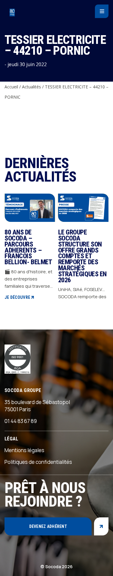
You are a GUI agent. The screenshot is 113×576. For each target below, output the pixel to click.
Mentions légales (24, 450)
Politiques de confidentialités (38, 461)
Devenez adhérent (48, 526)
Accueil (11, 87)
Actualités (31, 87)
